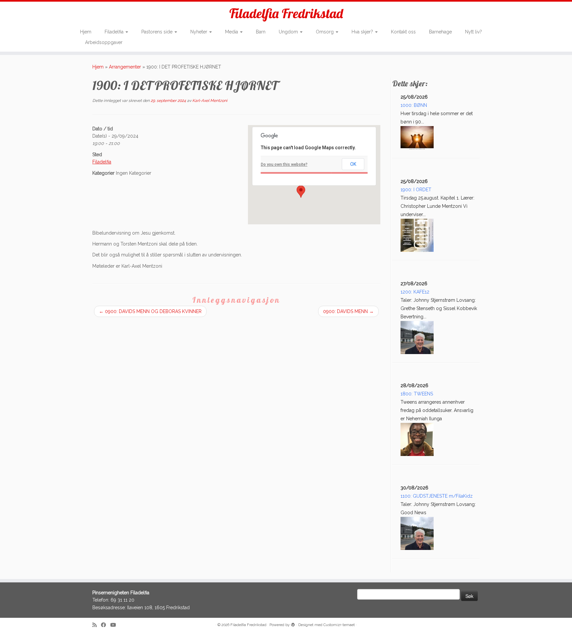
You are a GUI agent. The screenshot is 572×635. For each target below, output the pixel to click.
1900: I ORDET (416, 189)
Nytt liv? (473, 31)
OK (353, 164)
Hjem (85, 31)
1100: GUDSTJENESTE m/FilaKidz (437, 496)
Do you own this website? (284, 164)
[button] (301, 191)
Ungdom (289, 31)
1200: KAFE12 (415, 292)
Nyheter (199, 31)
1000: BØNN (414, 105)
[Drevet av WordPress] (293, 623)
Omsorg (325, 31)
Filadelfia (115, 31)
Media (232, 31)
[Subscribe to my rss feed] (96, 625)
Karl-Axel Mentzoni (209, 100)
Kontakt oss (403, 31)
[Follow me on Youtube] (115, 625)
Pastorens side (157, 31)
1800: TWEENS (417, 393)
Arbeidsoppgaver (103, 42)
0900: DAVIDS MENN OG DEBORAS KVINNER (150, 311)
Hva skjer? (363, 31)
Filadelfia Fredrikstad (286, 13)
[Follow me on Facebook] (105, 625)
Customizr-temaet (339, 625)
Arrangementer (125, 66)
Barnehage (440, 31)
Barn (260, 31)
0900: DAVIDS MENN (348, 311)
